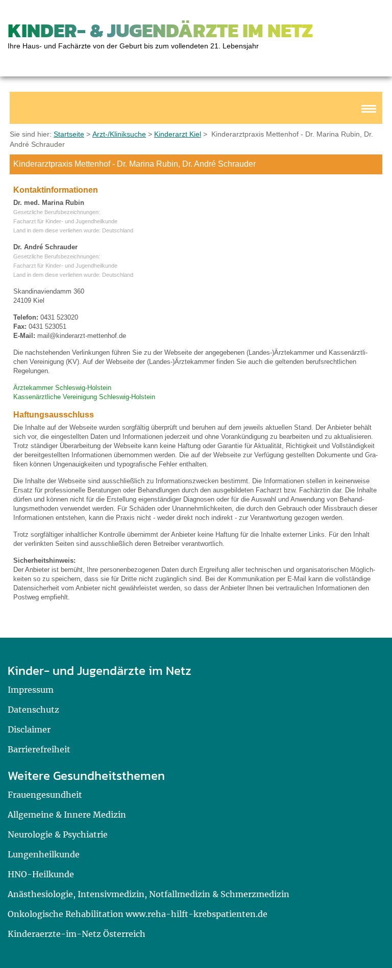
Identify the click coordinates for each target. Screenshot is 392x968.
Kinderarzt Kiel (177, 134)
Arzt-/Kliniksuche (119, 134)
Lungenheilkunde (44, 854)
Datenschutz (33, 709)
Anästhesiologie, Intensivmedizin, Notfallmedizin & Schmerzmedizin (148, 894)
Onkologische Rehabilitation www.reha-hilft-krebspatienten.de (137, 914)
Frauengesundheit (45, 795)
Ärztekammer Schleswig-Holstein (62, 387)
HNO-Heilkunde (41, 874)
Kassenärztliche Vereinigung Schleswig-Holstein (84, 397)
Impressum (31, 690)
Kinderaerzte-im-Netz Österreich (76, 934)
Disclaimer (29, 729)
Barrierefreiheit (39, 749)
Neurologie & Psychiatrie (58, 834)
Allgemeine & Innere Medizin (67, 814)
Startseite (69, 134)
